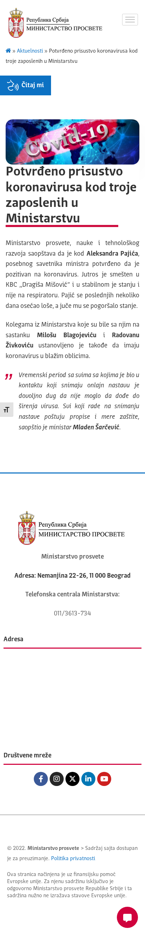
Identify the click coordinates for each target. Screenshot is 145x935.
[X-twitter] (72, 779)
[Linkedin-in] (88, 779)
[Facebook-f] (41, 779)
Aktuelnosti (30, 51)
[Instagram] (57, 779)
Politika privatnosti (73, 859)
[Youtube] (104, 779)
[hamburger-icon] (130, 19)
